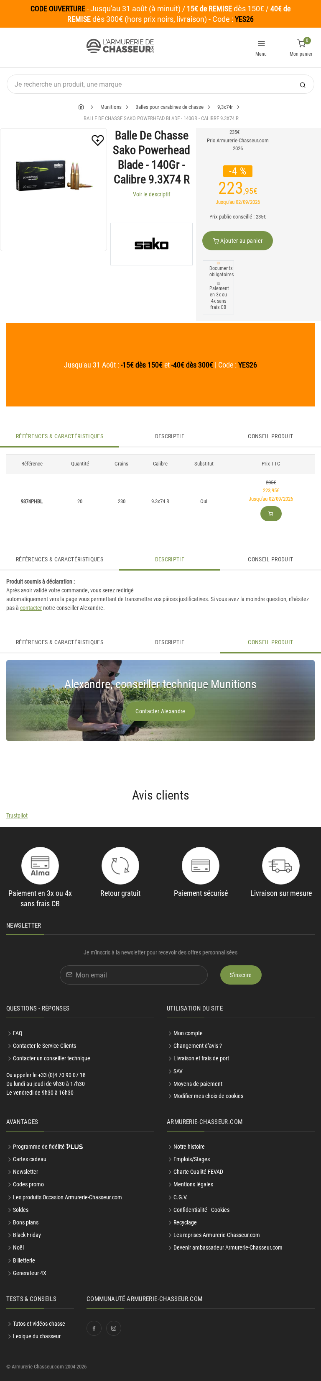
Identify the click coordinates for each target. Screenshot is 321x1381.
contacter (31, 607)
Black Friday (27, 1235)
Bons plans (25, 1222)
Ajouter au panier (240, 240)
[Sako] (151, 244)
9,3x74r (225, 107)
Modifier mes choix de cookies (208, 1096)
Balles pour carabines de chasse (169, 107)
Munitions (111, 107)
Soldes (20, 1209)
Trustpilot (17, 815)
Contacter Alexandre (160, 711)
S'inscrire (241, 975)
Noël (18, 1247)
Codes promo (28, 1184)
